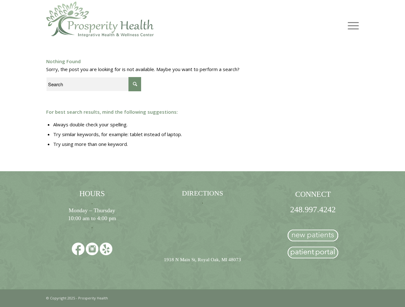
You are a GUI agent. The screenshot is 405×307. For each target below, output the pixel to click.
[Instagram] (92, 250)
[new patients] (313, 237)
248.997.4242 (313, 209)
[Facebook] (78, 250)
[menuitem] (351, 19)
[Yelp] (106, 250)
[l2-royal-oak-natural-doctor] (100, 19)
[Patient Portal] (313, 254)
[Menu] (351, 19)
